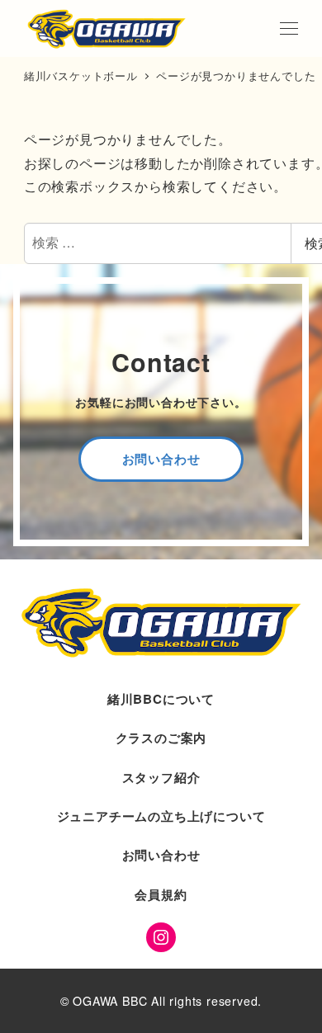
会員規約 (161, 894)
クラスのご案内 (161, 738)
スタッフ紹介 (161, 777)
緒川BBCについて (161, 699)
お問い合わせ (161, 855)
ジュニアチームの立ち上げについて (161, 816)
